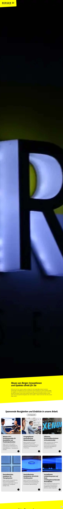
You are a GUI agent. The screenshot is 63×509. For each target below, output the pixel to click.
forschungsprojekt (31, 415)
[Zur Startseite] (6, 3)
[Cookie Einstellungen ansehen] (61, 507)
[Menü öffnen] (13, 3)
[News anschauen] (18, 451)
